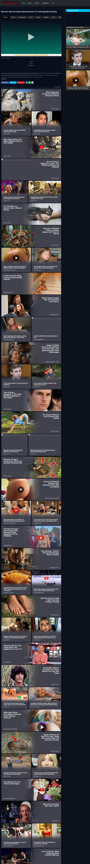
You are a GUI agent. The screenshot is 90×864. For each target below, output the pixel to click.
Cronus (61, 17)
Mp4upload (22, 17)
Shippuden (45, 3)
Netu (31, 17)
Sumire (46, 17)
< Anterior (17, 55)
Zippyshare (31, 65)
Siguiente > (45, 55)
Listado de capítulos (31, 55)
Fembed (5, 17)
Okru (38, 17)
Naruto (37, 3)
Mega (13, 17)
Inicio (23, 3)
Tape (53, 17)
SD (53, 3)
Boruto (29, 3)
